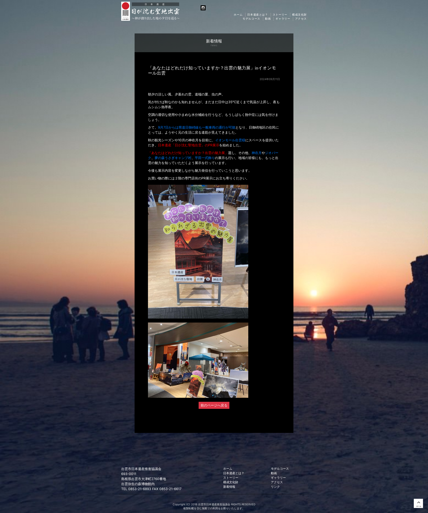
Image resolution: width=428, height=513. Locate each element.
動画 (268, 18)
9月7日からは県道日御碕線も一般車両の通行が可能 (196, 127)
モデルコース (251, 18)
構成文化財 (299, 14)
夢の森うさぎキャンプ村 (173, 158)
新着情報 (229, 486)
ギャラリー (283, 18)
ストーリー (280, 14)
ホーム (238, 14)
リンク (275, 486)
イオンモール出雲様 (230, 140)
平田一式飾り (205, 158)
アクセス (301, 18)
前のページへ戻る (214, 405)
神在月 (257, 153)
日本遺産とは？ (257, 14)
